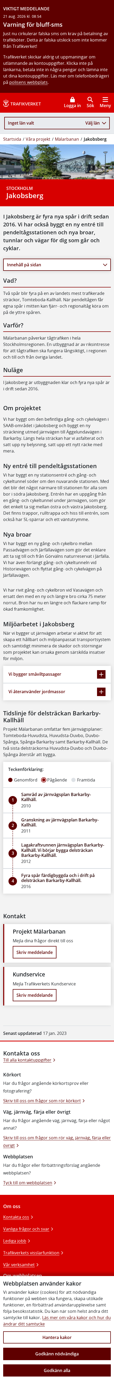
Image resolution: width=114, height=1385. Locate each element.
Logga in (72, 105)
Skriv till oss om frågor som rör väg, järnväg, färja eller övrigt (57, 1141)
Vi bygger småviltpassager (34, 674)
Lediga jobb (14, 1241)
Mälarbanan (67, 139)
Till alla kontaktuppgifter (27, 1060)
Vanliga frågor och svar (26, 1229)
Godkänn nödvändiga (57, 1354)
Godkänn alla (57, 1370)
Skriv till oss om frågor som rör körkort (42, 1101)
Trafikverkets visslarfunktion (31, 1253)
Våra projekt (38, 139)
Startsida (12, 139)
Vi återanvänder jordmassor (36, 691)
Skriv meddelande (34, 952)
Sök (90, 105)
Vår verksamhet (19, 1265)
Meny (105, 105)
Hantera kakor (57, 1337)
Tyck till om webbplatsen (27, 1183)
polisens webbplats (28, 82)
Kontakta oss (16, 1217)
